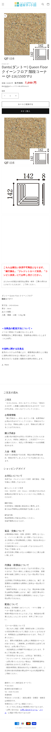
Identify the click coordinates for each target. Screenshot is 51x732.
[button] (3, 4)
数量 (3, 91)
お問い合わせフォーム (29, 710)
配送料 (6, 86)
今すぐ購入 (25, 111)
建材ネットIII (22, 727)
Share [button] (7, 365)
